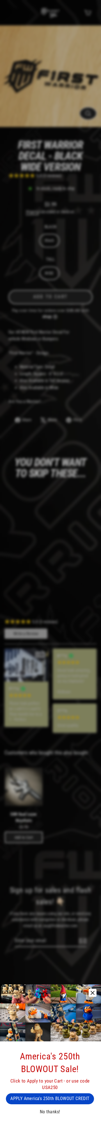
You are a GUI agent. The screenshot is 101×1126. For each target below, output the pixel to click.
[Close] (93, 993)
